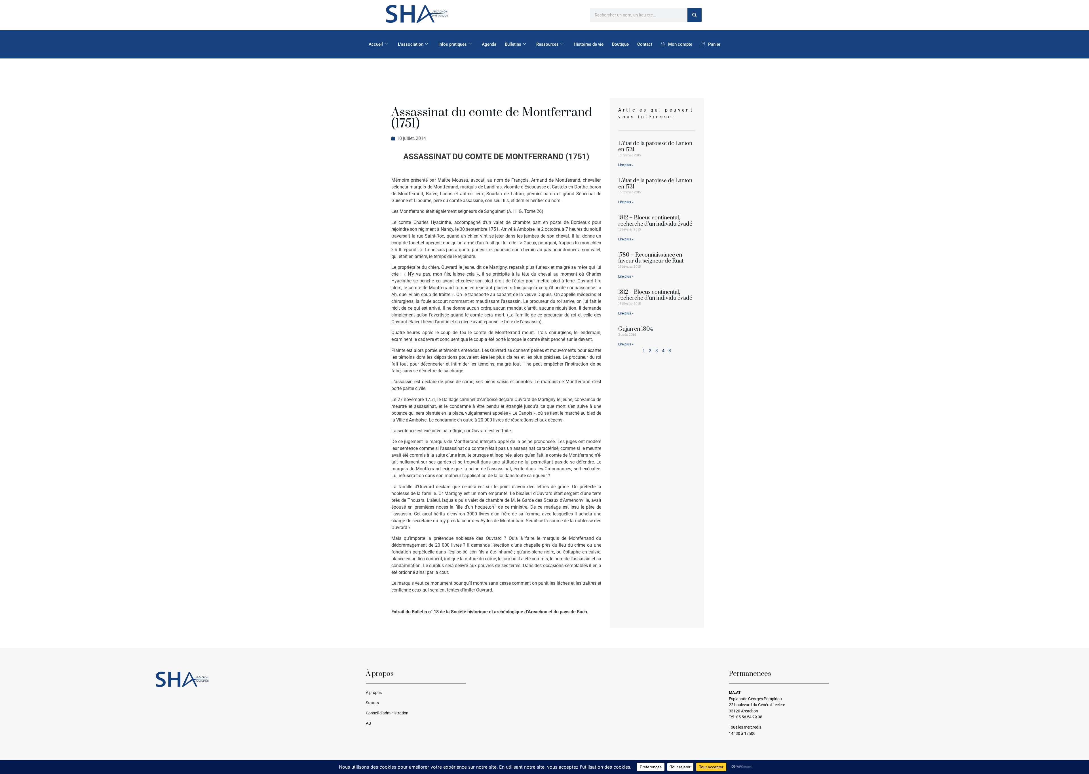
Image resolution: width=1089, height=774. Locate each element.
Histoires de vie (588, 44)
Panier (714, 44)
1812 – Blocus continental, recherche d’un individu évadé (655, 221)
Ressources (547, 44)
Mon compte (680, 44)
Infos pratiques (452, 44)
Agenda (489, 44)
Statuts (372, 702)
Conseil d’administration (387, 713)
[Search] (694, 15)
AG (368, 723)
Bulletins (513, 44)
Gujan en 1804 (635, 329)
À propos (374, 692)
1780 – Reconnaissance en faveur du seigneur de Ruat (650, 258)
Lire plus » (626, 165)
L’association (410, 44)
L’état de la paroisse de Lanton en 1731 (655, 146)
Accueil (376, 44)
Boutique (620, 44)
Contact (644, 44)
